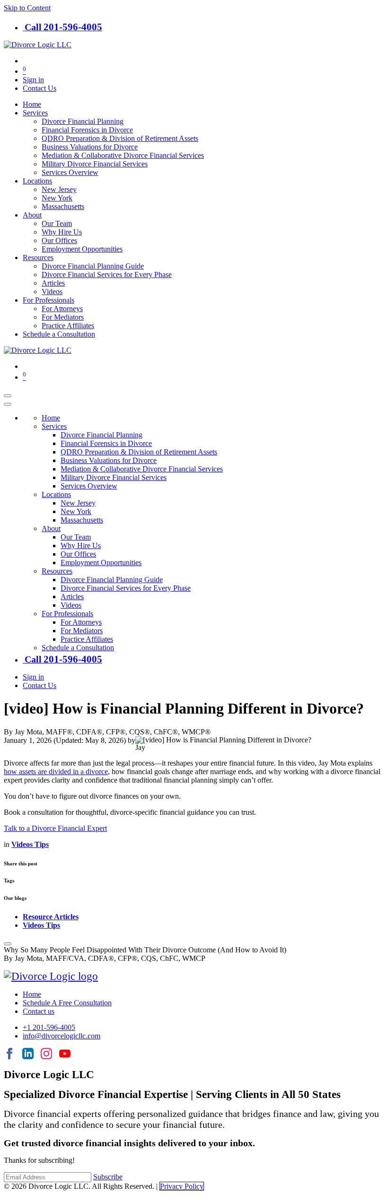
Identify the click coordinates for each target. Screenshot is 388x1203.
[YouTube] (65, 1054)
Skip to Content (27, 8)
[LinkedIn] (28, 1054)
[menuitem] (32, 104)
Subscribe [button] (108, 1177)
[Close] (7, 404)
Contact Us (39, 88)
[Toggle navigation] (7, 395)
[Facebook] (9, 1054)
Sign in (33, 80)
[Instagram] (46, 1054)
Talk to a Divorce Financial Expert (55, 828)
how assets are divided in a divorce (56, 771)
